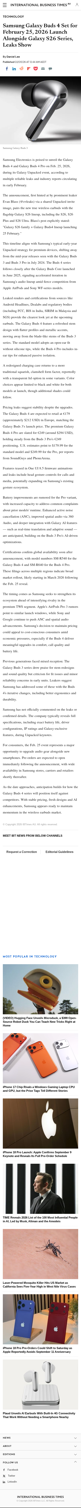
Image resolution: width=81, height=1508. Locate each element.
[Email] (43, 68)
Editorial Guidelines (59, 851)
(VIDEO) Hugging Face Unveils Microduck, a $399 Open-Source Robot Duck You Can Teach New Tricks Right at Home (39, 1021)
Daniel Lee (13, 56)
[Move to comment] (50, 68)
